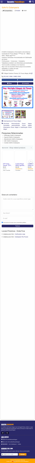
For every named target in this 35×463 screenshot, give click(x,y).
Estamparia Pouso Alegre (10, 127)
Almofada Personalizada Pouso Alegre (17, 123)
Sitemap (23, 460)
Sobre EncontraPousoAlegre (10, 439)
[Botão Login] (30, 1)
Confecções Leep (20, 234)
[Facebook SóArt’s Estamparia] (17, 80)
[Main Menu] (1, 1)
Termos (12, 460)
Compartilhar (8, 10)
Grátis (19, 444)
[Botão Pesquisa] (33, 2)
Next (30, 97)
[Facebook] (2, 433)
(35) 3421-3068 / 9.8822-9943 (12, 76)
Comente (26, 83)
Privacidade (17, 460)
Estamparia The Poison (21, 237)
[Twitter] (7, 433)
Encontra (15, 2)
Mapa (10, 83)
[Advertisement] (17, 32)
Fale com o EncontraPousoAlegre (11, 441)
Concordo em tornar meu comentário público (14, 222)
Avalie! (18, 10)
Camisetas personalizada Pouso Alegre (17, 125)
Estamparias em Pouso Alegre (12, 121)
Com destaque (12, 444)
